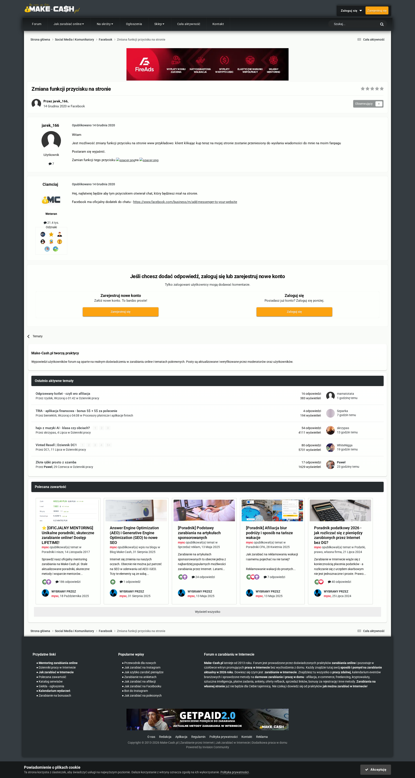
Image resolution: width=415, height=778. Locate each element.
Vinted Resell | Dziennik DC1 (57, 445)
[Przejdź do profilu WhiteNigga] (330, 447)
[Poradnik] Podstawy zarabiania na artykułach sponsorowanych (199, 533)
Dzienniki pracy (89, 398)
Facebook (78, 106)
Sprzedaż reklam (189, 547)
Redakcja (165, 737)
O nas (151, 737)
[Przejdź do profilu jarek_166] (36, 103)
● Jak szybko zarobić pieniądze (142, 672)
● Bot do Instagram (135, 691)
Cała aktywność (188, 24)
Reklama (262, 737)
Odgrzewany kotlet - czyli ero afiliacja (63, 394)
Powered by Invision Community (207, 747)
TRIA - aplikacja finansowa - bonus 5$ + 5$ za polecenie (76, 411)
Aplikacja (181, 737)
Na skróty (104, 24)
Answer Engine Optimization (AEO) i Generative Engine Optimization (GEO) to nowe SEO (134, 535)
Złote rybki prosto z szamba (56, 462)
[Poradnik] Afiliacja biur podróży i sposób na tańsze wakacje (269, 533)
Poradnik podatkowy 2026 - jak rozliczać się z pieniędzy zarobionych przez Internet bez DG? (338, 535)
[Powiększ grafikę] (125, 160)
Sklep (158, 24)
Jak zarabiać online (68, 24)
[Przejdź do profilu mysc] (45, 593)
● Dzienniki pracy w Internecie (56, 667)
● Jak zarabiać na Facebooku (141, 686)
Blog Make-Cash (121, 552)
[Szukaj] (382, 24)
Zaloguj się (350, 10)
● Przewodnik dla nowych (139, 663)
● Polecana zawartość (51, 677)
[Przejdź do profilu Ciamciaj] (51, 199)
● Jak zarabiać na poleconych (142, 695)
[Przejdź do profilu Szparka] (330, 413)
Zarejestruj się (377, 10)
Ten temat (365, 24)
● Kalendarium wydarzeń (53, 691)
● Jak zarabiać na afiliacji (139, 681)
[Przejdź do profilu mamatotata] (330, 396)
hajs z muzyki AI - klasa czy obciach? (63, 428)
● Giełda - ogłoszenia (50, 686)
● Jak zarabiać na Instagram (141, 667)
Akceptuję (377, 770)
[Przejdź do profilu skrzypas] (330, 430)
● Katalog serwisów (49, 681)
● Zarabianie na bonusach (53, 695)
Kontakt (218, 24)
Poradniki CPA (255, 547)
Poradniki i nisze (52, 552)
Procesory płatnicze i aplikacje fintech (108, 415)
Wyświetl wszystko (207, 611)
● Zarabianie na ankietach (139, 677)
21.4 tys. (53, 222)
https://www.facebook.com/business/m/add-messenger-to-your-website (185, 202)
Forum (37, 24)
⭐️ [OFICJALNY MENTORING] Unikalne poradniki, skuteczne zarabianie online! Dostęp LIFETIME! (68, 535)
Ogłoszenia (134, 24)
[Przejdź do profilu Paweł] (330, 464)
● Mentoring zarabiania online (57, 663)
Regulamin (198, 737)
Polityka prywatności (223, 737)
